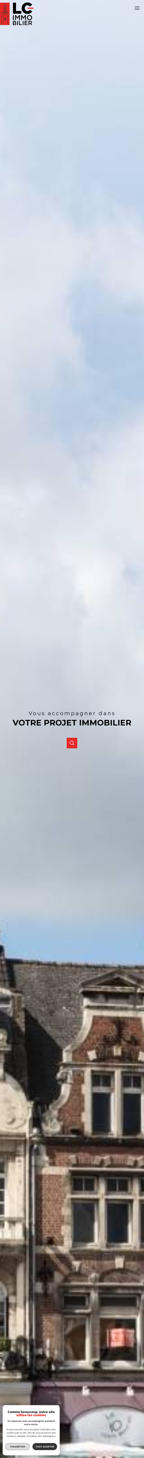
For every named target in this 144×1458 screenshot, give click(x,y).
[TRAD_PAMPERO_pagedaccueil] (17, 24)
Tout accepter (44, 1446)
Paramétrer (17, 1446)
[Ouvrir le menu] (138, 8)
